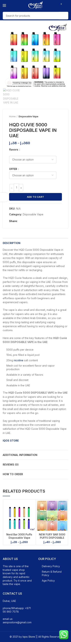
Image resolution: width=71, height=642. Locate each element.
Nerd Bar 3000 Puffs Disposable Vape (19, 536)
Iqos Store (29, 636)
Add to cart (35, 196)
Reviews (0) (11, 464)
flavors (14, 149)
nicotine (18, 360)
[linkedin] (34, 221)
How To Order (13, 474)
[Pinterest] (30, 221)
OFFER (13, 169)
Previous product (53, 116)
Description (11, 243)
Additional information (20, 454)
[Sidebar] (4, 197)
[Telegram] (38, 221)
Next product (60, 116)
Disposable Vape (28, 116)
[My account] (67, 5)
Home (12, 116)
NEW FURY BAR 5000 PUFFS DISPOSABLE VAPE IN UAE (52, 538)
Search (63, 15)
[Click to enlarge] (9, 82)
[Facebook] (21, 221)
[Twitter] (25, 221)
